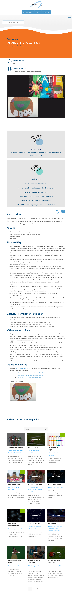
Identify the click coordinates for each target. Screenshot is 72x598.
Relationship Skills (13, 450)
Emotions (21, 566)
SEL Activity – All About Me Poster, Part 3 (30, 377)
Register (46, 12)
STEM (61, 487)
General (30, 453)
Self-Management (33, 450)
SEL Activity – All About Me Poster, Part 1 (30, 373)
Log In (38, 12)
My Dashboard (27, 12)
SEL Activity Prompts (23, 368)
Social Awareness (33, 487)
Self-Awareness (12, 566)
